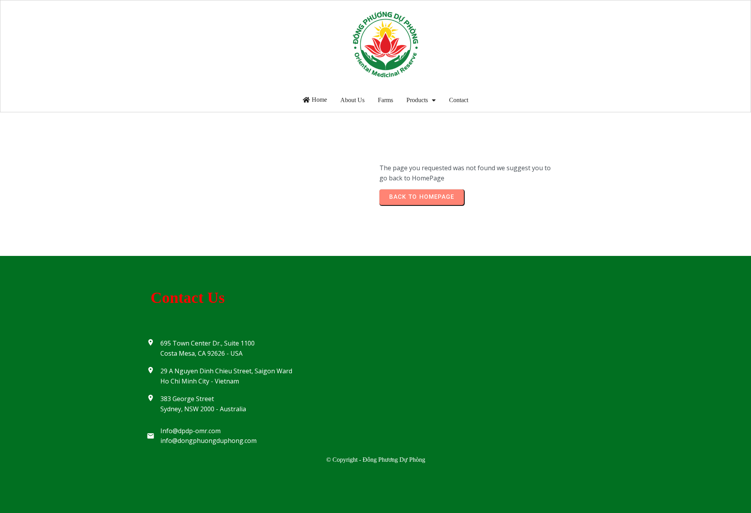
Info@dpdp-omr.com (190, 431)
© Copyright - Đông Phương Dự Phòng (375, 459)
